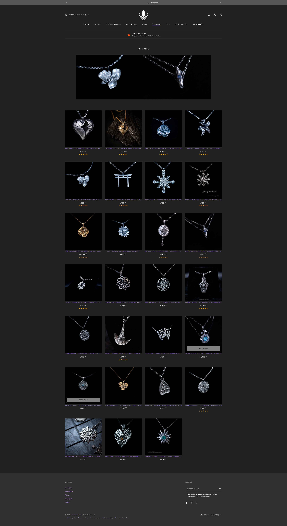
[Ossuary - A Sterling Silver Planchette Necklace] (163, 385)
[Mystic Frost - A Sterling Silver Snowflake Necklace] (83, 334)
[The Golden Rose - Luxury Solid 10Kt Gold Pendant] (83, 231)
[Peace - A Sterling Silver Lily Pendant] (203, 128)
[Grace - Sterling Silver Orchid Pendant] (83, 180)
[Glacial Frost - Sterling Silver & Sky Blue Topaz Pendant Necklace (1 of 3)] (83, 385)
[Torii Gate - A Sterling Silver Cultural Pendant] (123, 180)
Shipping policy (108, 518)
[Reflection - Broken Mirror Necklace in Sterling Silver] (163, 231)
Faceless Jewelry (76, 515)
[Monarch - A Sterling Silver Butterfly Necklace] (163, 334)
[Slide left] (67, 3)
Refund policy (71, 518)
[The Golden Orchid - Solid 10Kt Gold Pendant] (123, 385)
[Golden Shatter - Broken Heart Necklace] (123, 128)
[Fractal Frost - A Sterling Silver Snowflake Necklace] (163, 282)
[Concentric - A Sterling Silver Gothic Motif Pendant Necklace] (163, 180)
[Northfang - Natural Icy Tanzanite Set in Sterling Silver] (203, 231)
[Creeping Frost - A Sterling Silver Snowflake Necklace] (203, 385)
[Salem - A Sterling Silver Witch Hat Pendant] (123, 334)
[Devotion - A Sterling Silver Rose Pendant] (163, 128)
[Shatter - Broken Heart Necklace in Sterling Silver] (83, 128)
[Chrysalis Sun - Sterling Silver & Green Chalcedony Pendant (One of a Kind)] (163, 436)
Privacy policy (83, 518)
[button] (209, 15)
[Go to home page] (143, 15)
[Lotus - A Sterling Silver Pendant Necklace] (83, 282)
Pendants (69, 491)
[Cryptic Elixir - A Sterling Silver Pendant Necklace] (203, 282)
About (67, 502)
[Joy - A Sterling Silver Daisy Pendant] (123, 231)
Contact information (122, 518)
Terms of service (95, 518)
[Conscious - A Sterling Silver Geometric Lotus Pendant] (123, 282)
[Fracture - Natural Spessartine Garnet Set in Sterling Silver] (123, 436)
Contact (68, 499)
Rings (67, 495)
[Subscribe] (220, 488)
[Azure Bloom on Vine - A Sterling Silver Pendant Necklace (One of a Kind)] (203, 334)
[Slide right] (220, 3)
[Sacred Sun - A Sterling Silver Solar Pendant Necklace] (83, 436)
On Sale (68, 488)
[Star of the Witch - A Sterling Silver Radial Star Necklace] (203, 180)
